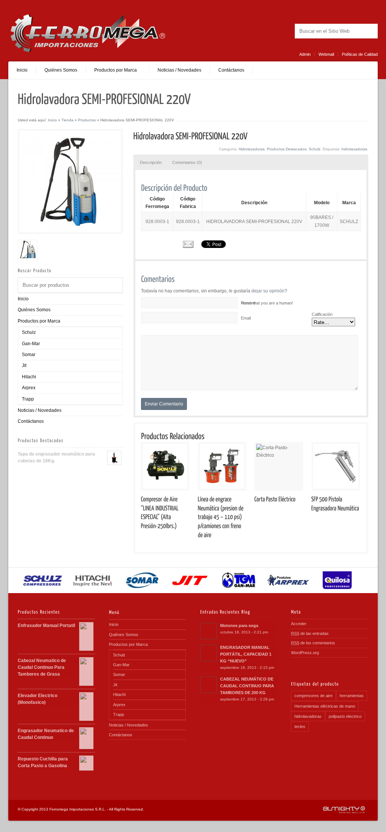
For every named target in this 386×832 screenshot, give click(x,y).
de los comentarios (313, 643)
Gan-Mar (31, 343)
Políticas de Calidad (360, 54)
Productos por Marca (39, 321)
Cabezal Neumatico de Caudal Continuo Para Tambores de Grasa (42, 667)
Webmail (326, 54)
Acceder (298, 623)
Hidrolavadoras (252, 149)
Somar (28, 354)
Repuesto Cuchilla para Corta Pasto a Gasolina (43, 762)
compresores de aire (313, 695)
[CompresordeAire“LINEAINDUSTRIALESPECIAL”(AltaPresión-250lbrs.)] (165, 511)
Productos (87, 120)
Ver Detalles (168, 466)
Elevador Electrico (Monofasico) (37, 699)
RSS (265, 30)
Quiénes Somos (60, 70)
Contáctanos (231, 70)
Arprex (28, 387)
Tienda (67, 120)
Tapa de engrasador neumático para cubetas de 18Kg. (56, 457)
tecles (299, 726)
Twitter (275, 30)
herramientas (352, 695)
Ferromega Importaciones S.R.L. (77, 809)
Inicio (22, 70)
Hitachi (29, 376)
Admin (305, 54)
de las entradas (310, 633)
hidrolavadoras (354, 149)
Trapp (28, 399)
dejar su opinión (267, 291)
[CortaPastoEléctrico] (278, 497)
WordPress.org (305, 652)
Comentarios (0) (187, 162)
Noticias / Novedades (179, 70)
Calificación (322, 314)
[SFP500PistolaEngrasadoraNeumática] (335, 502)
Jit (24, 365)
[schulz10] (70, 181)
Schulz (29, 332)
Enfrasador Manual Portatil (46, 625)
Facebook (286, 30)
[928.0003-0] (27, 249)
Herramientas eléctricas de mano (324, 706)
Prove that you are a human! (267, 303)
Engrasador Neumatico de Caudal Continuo (46, 734)
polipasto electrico (345, 716)
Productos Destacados (286, 149)
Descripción (151, 162)
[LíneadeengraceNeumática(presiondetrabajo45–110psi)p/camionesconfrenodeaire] (222, 515)
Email (246, 318)
